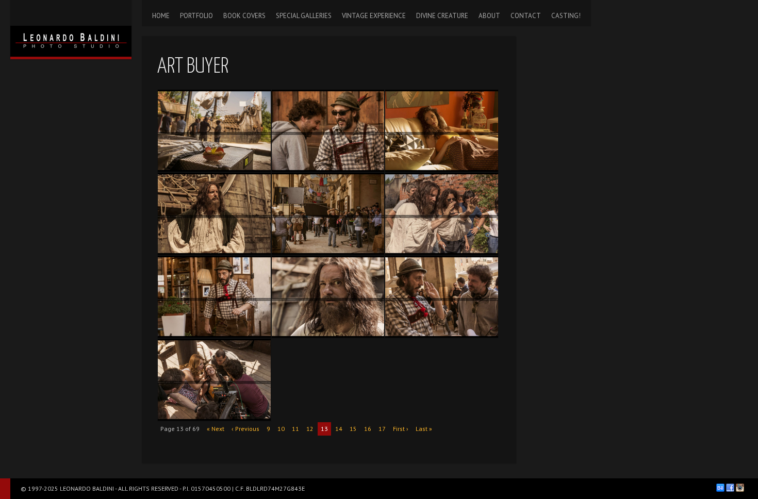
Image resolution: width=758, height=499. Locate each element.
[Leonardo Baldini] (70, 28)
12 (310, 429)
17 (382, 429)
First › (400, 429)
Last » (424, 429)
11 (295, 429)
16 (367, 429)
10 (281, 429)
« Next (215, 429)
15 (353, 429)
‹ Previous (245, 429)
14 (338, 429)
